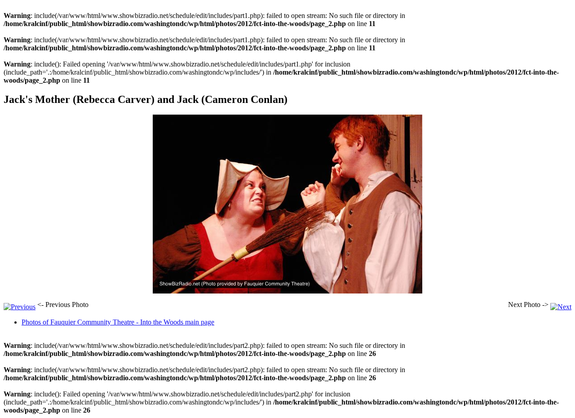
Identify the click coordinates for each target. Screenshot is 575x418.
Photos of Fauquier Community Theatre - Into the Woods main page (118, 322)
